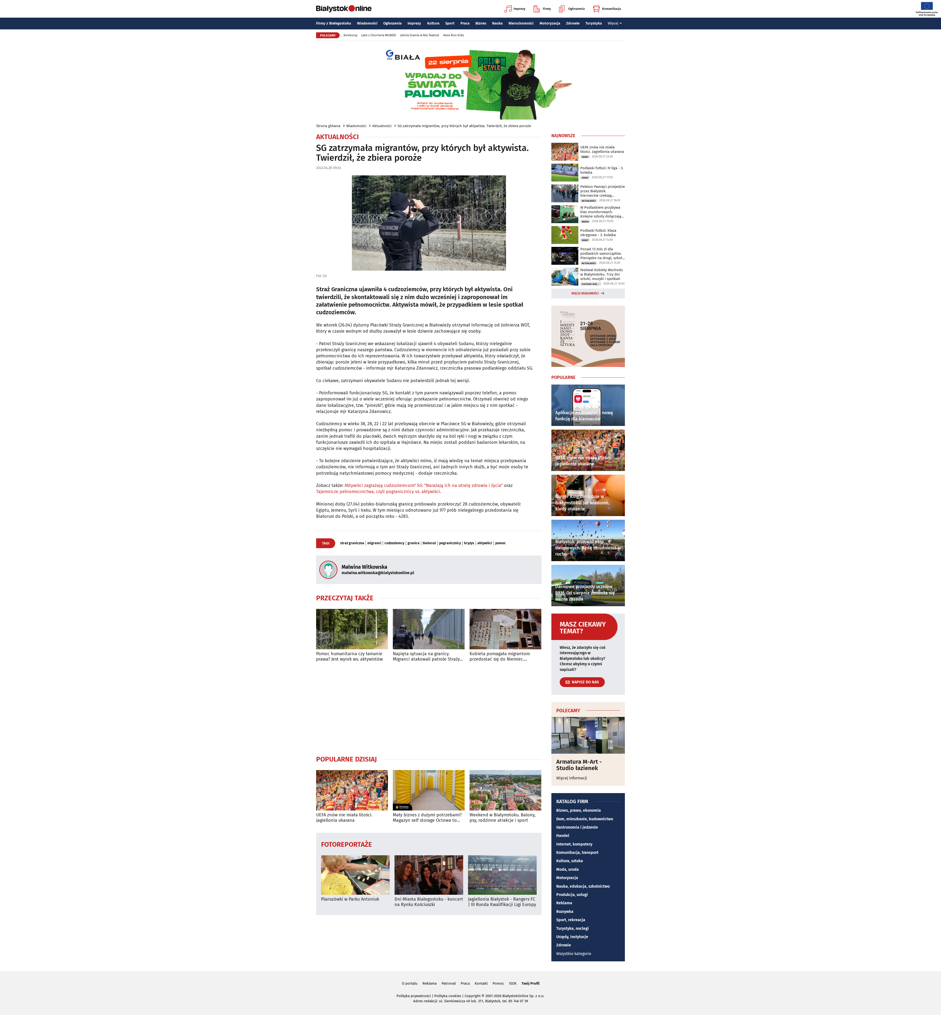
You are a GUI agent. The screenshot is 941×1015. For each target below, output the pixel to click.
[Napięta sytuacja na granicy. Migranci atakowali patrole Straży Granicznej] (429, 629)
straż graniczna (352, 543)
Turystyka (593, 23)
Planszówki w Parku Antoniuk (350, 899)
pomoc (500, 543)
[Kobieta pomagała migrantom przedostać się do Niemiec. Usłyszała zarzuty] (505, 629)
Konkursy (350, 35)
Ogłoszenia (576, 9)
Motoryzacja (550, 23)
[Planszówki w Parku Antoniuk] (355, 875)
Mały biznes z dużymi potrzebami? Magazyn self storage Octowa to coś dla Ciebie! (427, 817)
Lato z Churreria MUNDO (378, 35)
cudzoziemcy (394, 543)
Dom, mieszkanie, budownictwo (584, 819)
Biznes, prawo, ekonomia (578, 810)
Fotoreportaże (346, 844)
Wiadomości (367, 23)
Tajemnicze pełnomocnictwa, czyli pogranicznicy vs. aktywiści (378, 491)
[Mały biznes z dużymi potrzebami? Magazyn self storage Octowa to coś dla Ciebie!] (429, 790)
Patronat (449, 983)
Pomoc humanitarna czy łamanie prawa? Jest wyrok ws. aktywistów (349, 656)
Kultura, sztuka (569, 860)
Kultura (433, 23)
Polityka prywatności (413, 996)
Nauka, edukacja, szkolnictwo (583, 886)
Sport (450, 23)
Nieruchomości (520, 23)
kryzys (469, 543)
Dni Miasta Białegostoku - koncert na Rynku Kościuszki (429, 902)
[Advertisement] (429, 708)
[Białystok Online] (343, 8)
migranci (374, 543)
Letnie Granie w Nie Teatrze (419, 35)
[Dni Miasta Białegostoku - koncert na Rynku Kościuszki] (429, 875)
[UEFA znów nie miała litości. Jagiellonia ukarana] (352, 790)
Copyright (473, 996)
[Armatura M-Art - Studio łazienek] (588, 735)
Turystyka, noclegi (572, 928)
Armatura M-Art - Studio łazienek (579, 765)
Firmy (547, 9)
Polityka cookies (447, 996)
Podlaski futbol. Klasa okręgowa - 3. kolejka (598, 232)
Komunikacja (611, 9)
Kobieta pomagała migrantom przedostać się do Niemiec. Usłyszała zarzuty (500, 656)
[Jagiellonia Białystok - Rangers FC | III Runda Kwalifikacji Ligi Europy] (502, 875)
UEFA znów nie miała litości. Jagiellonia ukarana (344, 817)
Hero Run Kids (453, 35)
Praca (465, 23)
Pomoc (498, 983)
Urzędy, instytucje (572, 936)
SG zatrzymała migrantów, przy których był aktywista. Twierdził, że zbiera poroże (464, 126)
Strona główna (328, 126)
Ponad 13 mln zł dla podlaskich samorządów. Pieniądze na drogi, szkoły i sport (602, 253)
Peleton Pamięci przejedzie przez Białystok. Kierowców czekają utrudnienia (602, 191)
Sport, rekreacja (570, 920)
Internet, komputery (574, 844)
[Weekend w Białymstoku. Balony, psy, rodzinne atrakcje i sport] (505, 790)
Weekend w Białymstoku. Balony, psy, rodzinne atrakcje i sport (502, 817)
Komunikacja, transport (577, 852)
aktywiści (484, 543)
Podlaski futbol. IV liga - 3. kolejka (601, 170)
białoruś (429, 543)
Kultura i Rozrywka (591, 284)
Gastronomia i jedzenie (577, 827)
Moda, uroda (567, 869)
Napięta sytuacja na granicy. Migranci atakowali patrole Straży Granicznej (426, 656)
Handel (562, 835)
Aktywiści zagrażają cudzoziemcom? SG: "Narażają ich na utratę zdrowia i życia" (424, 485)
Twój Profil (530, 983)
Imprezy (519, 9)
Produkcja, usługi (572, 894)
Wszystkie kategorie (573, 953)
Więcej (613, 23)
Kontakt (481, 983)
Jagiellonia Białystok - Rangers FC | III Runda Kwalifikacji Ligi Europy (502, 902)
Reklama (564, 903)
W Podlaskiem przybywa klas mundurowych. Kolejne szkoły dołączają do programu (600, 211)
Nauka (497, 23)
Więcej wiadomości (585, 293)
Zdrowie (573, 23)
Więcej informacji (571, 778)
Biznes (480, 23)
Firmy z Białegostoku (333, 23)
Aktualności (382, 126)
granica (414, 543)
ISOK (513, 983)
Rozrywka (564, 911)
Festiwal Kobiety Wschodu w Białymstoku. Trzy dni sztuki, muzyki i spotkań (601, 274)
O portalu (410, 983)
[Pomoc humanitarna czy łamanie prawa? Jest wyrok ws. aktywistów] (352, 629)
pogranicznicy (450, 543)
